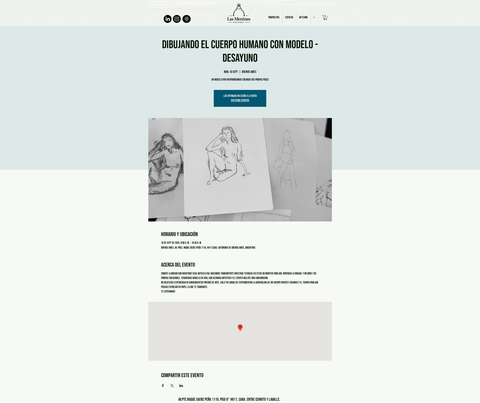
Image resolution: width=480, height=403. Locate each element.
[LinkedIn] (168, 19)
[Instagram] (177, 19)
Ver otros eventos (240, 100)
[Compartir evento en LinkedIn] (181, 385)
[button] (325, 17)
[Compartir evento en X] (172, 385)
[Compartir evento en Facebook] (163, 385)
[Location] (186, 19)
